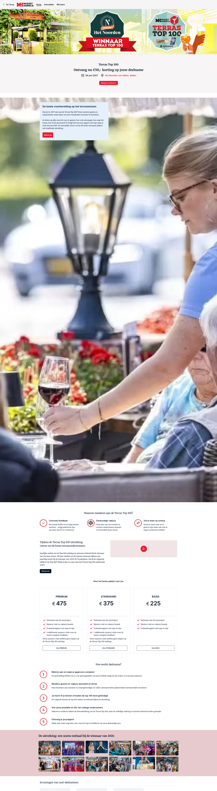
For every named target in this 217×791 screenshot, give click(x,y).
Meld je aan (48, 135)
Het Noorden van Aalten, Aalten (120, 75)
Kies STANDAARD (108, 648)
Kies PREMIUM (61, 648)
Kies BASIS (155, 648)
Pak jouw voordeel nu (108, 83)
